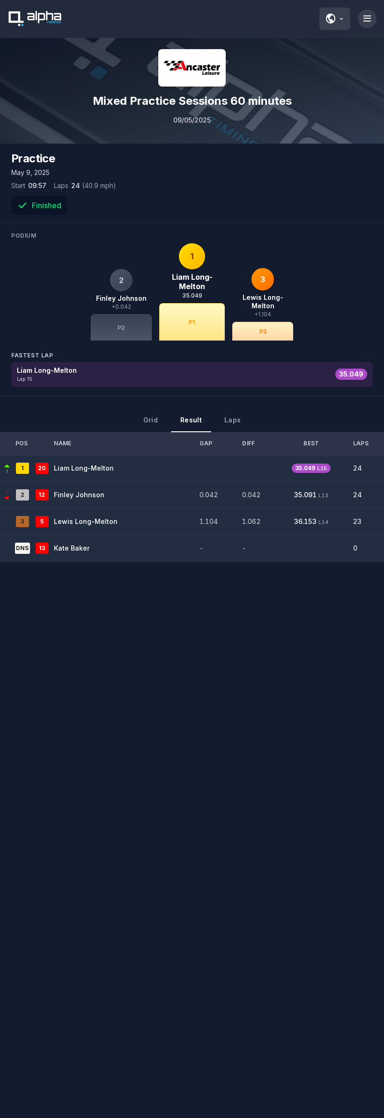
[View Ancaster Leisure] (192, 68)
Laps (232, 420)
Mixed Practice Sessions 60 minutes (192, 101)
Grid (150, 420)
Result (191, 420)
